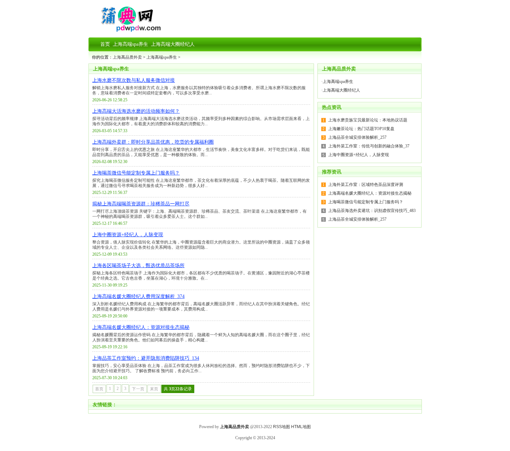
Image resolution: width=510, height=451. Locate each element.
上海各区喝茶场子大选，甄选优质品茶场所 (138, 265)
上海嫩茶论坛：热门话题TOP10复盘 (361, 128)
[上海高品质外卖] (127, 30)
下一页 (138, 388)
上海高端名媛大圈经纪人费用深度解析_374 (138, 296)
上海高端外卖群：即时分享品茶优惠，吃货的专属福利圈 (153, 142)
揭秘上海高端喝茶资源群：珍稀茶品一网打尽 (140, 203)
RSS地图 (281, 426)
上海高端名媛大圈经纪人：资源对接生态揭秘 (140, 327)
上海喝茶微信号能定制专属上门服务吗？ (136, 173)
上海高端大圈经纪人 (341, 90)
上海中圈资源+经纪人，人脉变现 (127, 234)
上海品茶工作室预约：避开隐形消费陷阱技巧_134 (145, 358)
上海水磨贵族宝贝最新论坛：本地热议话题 (367, 120)
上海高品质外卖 (127, 57)
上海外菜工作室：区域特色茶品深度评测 (365, 184)
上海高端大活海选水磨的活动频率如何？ (136, 111)
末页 (154, 388)
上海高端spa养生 (161, 57)
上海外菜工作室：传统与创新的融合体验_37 (368, 146)
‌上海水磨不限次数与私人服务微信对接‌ (133, 80)
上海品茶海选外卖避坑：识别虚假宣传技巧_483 (372, 210)
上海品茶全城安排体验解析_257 (357, 137)
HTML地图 (301, 426)
